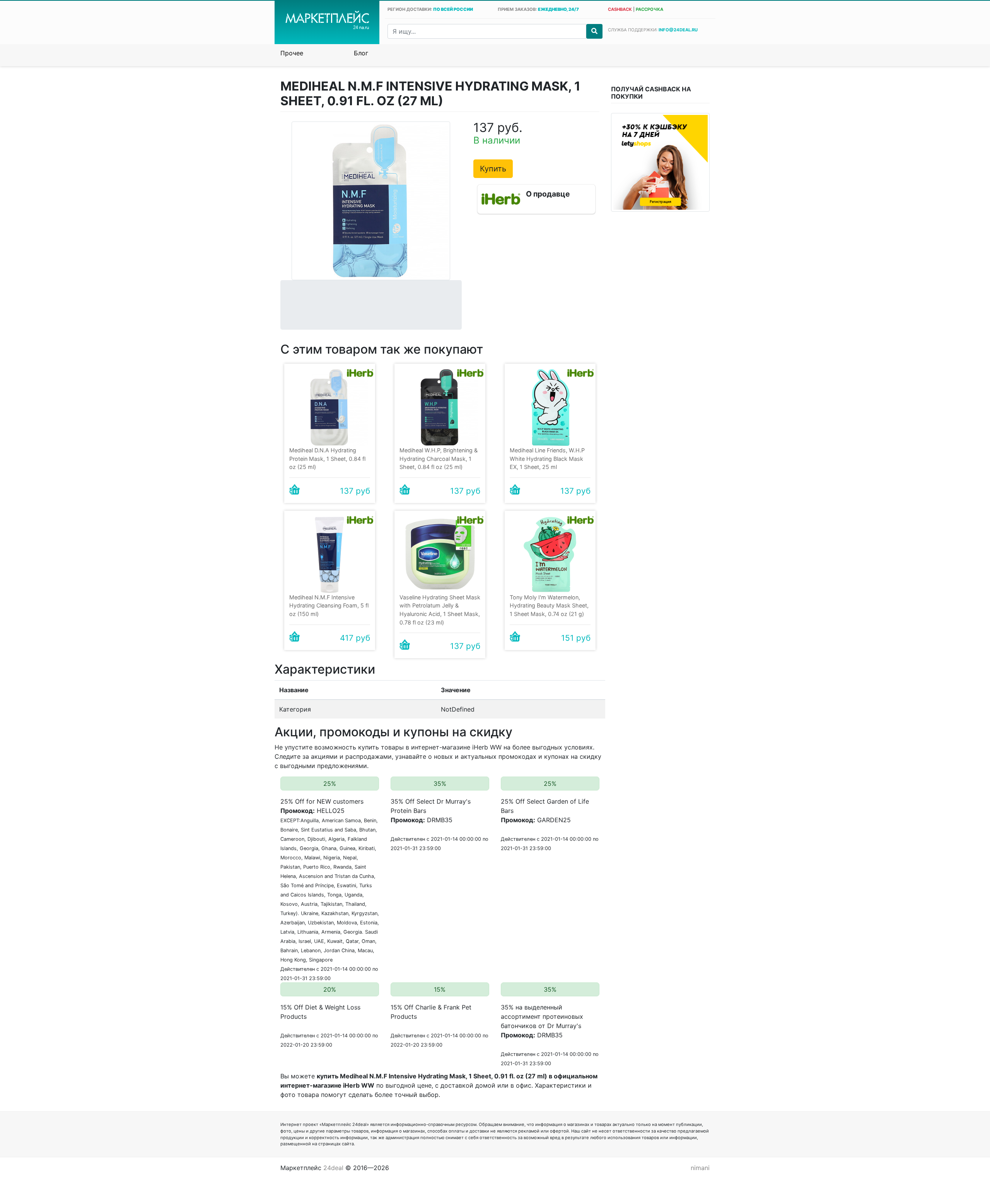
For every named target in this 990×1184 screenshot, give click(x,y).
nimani (700, 1168)
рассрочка (649, 9)
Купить (493, 168)
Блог (361, 53)
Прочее (291, 53)
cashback (620, 9)
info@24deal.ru (678, 30)
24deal (333, 1168)
